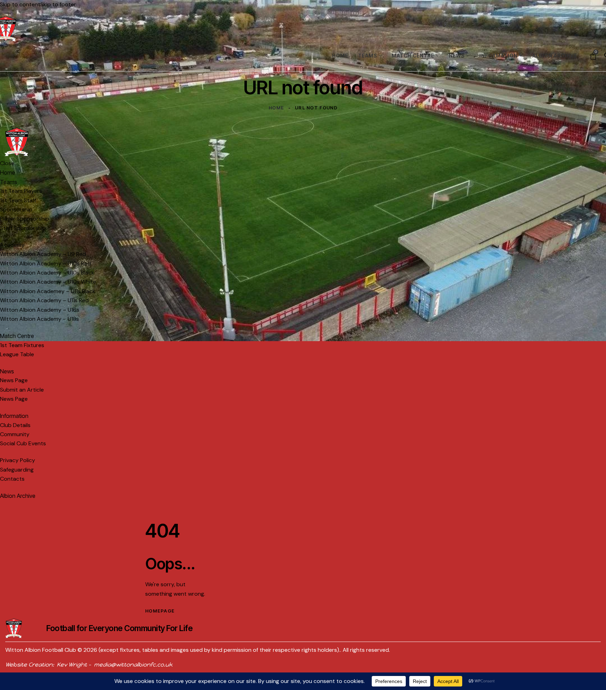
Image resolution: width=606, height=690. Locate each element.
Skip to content (20, 4)
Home (276, 107)
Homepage (160, 611)
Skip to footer (58, 4)
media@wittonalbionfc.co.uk (133, 664)
